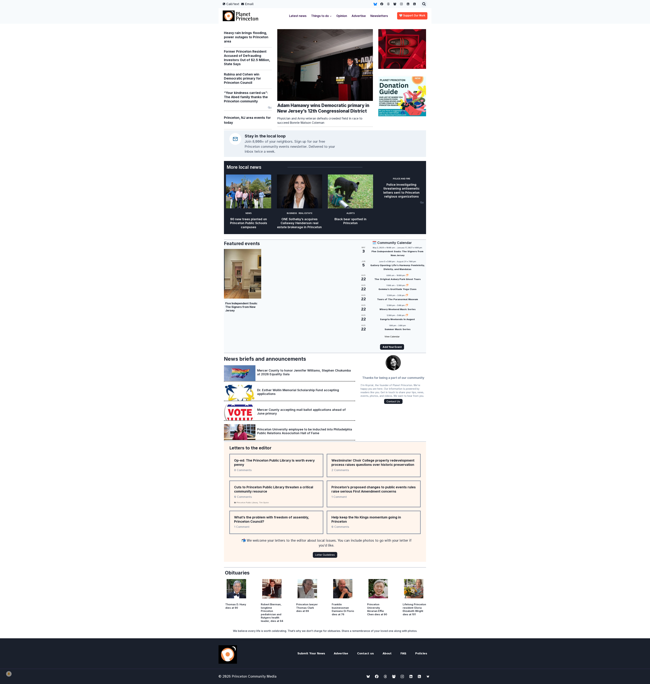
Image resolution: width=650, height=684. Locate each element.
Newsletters (379, 16)
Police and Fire (401, 178)
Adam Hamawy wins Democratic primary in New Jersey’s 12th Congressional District (323, 108)
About (387, 653)
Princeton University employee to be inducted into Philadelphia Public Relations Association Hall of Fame (304, 431)
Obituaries (237, 573)
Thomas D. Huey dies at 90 (235, 606)
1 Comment (339, 497)
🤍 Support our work (412, 15)
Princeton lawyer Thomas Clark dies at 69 (307, 608)
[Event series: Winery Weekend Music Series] (407, 305)
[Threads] (388, 4)
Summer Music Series (397, 329)
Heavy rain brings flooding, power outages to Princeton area (246, 37)
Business (292, 213)
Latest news (298, 16)
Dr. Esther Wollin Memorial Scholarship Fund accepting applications (298, 392)
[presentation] (325, 65)
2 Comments (340, 470)
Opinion (341, 16)
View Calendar (392, 336)
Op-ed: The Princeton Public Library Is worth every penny (274, 463)
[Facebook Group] (395, 4)
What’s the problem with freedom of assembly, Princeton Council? (271, 519)
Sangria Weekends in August (397, 319)
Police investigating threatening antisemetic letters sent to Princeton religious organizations (401, 190)
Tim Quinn (264, 502)
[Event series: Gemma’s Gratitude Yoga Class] (407, 285)
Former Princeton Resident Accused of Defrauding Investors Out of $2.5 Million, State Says (247, 58)
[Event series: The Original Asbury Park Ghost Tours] (407, 275)
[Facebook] (382, 4)
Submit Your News (311, 653)
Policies (421, 653)
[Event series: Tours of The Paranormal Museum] (407, 295)
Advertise (359, 16)
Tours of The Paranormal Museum (397, 299)
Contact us (365, 653)
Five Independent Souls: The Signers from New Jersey (241, 307)
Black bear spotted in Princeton (350, 221)
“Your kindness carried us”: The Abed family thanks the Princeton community (246, 97)
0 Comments (243, 497)
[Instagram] (401, 4)
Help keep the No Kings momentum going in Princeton (366, 519)
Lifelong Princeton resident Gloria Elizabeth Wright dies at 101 (414, 609)
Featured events (242, 243)
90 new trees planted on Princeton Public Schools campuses (248, 223)
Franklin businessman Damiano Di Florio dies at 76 (343, 609)
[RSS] (414, 4)
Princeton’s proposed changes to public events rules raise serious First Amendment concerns (373, 489)
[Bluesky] (375, 4)
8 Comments (243, 470)
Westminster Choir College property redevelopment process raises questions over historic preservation (372, 463)
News (248, 213)
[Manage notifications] (9, 674)
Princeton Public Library (247, 502)
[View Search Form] (424, 4)
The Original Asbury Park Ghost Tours (397, 279)
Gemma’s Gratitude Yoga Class (397, 289)
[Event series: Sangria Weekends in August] (407, 315)
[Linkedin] (408, 4)
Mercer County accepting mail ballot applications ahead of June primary (301, 411)
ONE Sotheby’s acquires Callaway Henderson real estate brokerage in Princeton (299, 223)
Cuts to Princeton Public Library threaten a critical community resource (273, 489)
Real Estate (305, 213)
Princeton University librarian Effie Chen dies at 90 (377, 609)
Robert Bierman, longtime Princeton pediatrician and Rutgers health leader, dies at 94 (272, 613)
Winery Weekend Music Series (398, 309)
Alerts (350, 213)
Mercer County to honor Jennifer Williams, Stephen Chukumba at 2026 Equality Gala (304, 372)
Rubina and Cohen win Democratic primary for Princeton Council (242, 78)
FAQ (403, 653)
